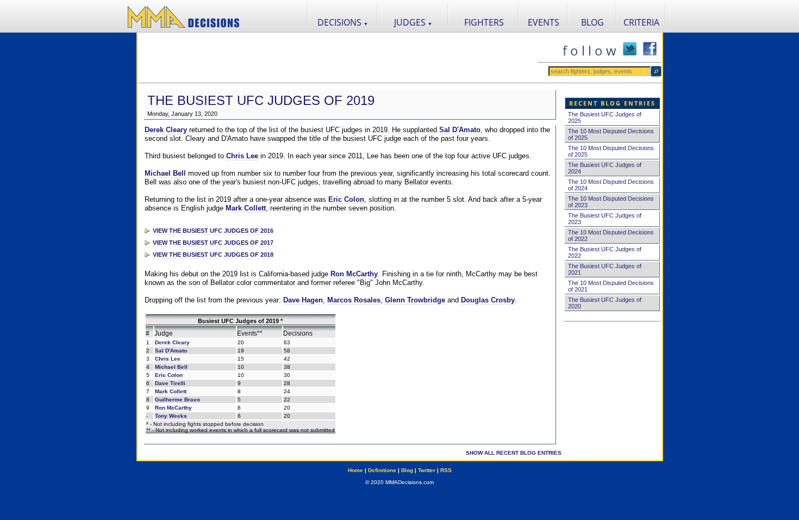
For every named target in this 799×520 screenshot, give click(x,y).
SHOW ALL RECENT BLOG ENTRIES (513, 453)
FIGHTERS (484, 22)
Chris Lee (242, 156)
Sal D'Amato (459, 130)
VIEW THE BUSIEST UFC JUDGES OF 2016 (213, 230)
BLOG (592, 22)
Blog (407, 470)
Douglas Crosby (488, 300)
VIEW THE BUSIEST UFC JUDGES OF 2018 (213, 254)
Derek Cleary (166, 130)
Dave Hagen (303, 300)
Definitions (382, 470)
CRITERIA (641, 22)
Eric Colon (346, 199)
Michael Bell (165, 173)
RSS (446, 470)
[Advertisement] (337, 57)
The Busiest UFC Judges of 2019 (260, 100)
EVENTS (543, 22)
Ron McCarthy (354, 274)
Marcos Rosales (353, 300)
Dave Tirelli (170, 383)
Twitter (426, 470)
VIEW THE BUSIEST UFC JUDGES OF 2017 (213, 242)
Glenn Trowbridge (415, 300)
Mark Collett (246, 208)
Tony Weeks (171, 416)
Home (355, 470)
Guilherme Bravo (177, 400)
